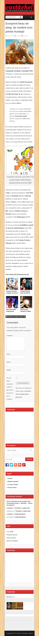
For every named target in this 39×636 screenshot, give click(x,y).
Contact (10, 478)
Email (9, 362)
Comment (10, 335)
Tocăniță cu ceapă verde (22, 508)
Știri (24, 36)
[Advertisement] (23, 426)
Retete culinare (11, 538)
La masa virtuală (13, 484)
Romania (10, 316)
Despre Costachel (13, 481)
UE (24, 316)
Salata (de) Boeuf (20, 514)
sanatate (16, 316)
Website (9, 370)
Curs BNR (10, 532)
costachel (18, 36)
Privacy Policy (12, 487)
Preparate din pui (12, 535)
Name (9, 354)
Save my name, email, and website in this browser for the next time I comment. (10, 388)
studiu (21, 316)
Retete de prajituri (12, 541)
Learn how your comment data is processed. (23, 394)
